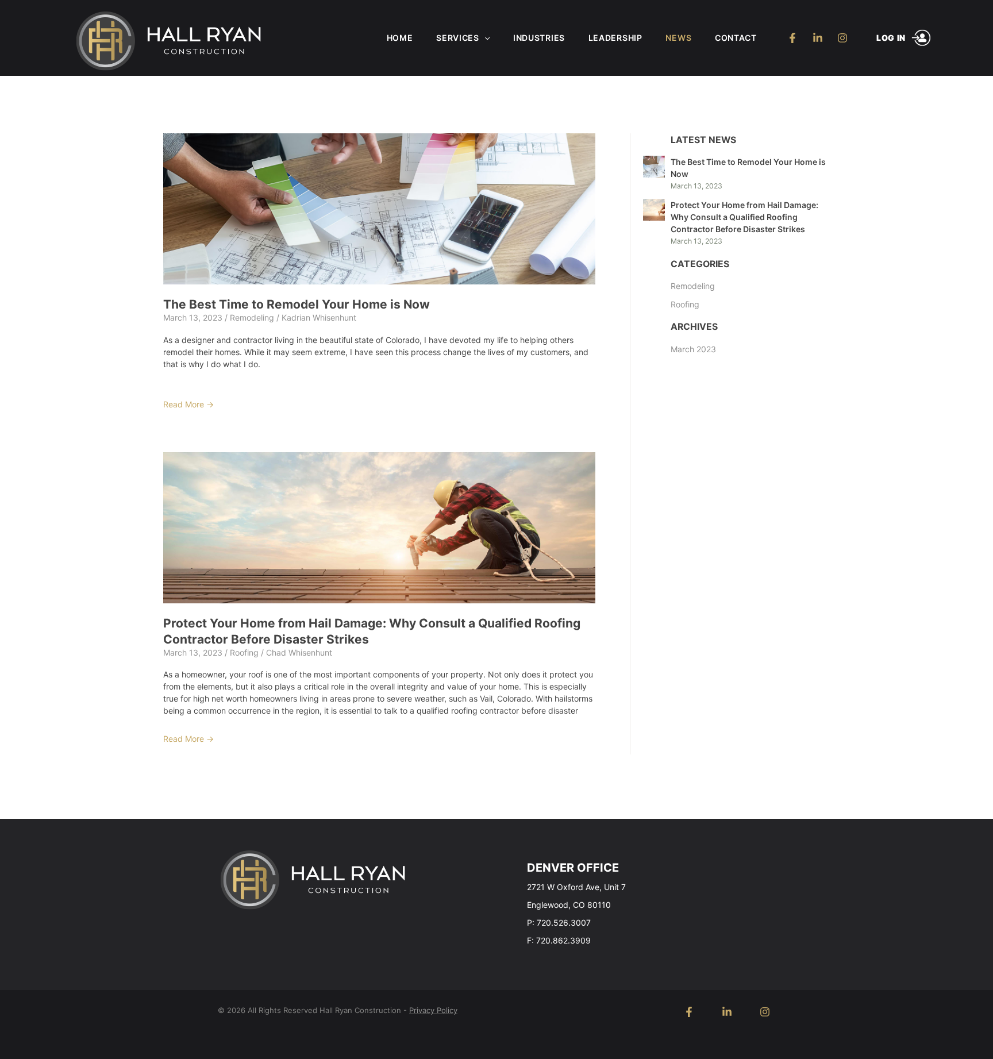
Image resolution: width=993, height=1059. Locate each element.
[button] (484, 38)
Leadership (615, 38)
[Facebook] (793, 38)
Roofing (244, 652)
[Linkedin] (727, 1012)
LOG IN (891, 38)
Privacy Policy (433, 1010)
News (678, 38)
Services (457, 38)
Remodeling (252, 317)
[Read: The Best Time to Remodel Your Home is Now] (379, 208)
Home (400, 38)
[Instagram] (843, 38)
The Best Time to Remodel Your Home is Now (296, 304)
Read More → (188, 404)
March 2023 (693, 349)
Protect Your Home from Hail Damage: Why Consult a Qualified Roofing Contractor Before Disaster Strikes (744, 217)
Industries (539, 38)
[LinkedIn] (817, 38)
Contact (736, 38)
